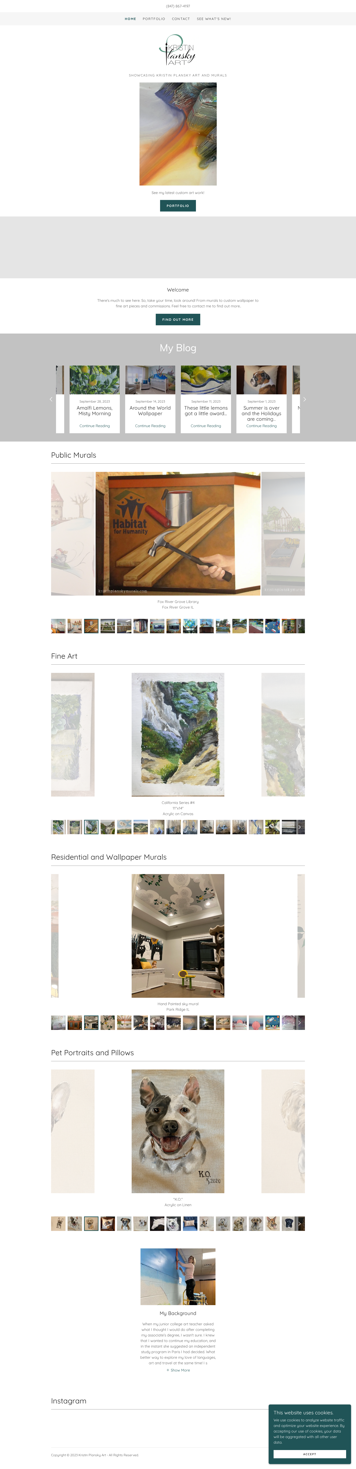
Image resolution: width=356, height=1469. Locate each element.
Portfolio (178, 206)
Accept (309, 1454)
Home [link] (130, 19)
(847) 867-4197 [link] (178, 6)
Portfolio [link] (154, 19)
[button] (178, 1364)
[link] (178, 50)
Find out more (178, 319)
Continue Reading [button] (95, 425)
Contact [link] (181, 19)
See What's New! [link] (214, 19)
